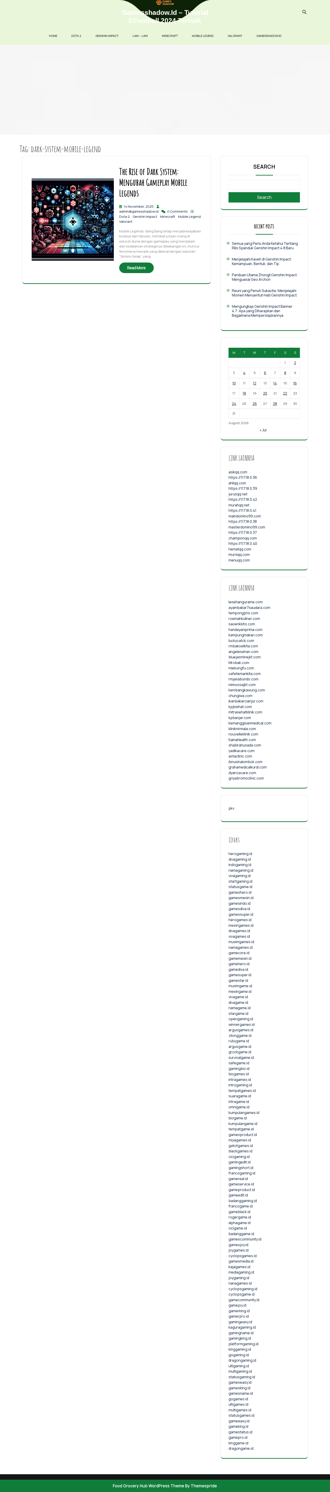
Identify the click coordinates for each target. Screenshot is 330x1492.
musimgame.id (240, 985)
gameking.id (238, 1426)
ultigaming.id (239, 1365)
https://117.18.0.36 (243, 477)
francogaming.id (242, 1173)
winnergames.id (242, 1024)
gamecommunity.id (244, 1299)
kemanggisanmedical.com (250, 723)
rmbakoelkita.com (243, 646)
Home (53, 36)
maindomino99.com (245, 516)
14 (275, 383)
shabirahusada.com (245, 745)
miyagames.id (240, 1140)
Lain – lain (140, 36)
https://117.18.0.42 (243, 499)
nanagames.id (240, 1283)
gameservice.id (241, 1184)
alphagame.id (240, 1222)
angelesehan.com (243, 651)
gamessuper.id (241, 914)
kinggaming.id (240, 1349)
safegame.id (239, 1062)
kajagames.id (239, 1266)
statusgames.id (241, 1415)
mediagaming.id (241, 1272)
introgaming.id (240, 1084)
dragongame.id (241, 1448)
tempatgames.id (242, 1090)
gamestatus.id (240, 1432)
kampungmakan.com (246, 634)
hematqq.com (240, 549)
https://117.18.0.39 (243, 488)
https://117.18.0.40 (243, 543)
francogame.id (241, 1206)
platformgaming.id (243, 1343)
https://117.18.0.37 (243, 532)
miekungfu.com (241, 668)
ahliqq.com (237, 483)
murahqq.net (239, 505)
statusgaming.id (242, 1376)
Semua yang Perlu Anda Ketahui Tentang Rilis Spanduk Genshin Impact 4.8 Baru (265, 245)
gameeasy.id (239, 1421)
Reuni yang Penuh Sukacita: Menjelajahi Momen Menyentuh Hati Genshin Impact (264, 293)
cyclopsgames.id (243, 1255)
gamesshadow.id (268, 36)
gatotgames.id (241, 1145)
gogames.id (238, 1398)
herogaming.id (240, 853)
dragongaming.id (242, 1360)
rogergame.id (240, 1217)
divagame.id (238, 1002)
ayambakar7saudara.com (249, 607)
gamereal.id (238, 1178)
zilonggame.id (240, 1035)
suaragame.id (240, 1095)
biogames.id (239, 1073)
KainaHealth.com (242, 739)
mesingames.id (241, 925)
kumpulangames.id (244, 1112)
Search (264, 166)
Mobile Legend (202, 36)
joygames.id (239, 1250)
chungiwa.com (240, 695)
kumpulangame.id (243, 1123)
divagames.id (239, 930)
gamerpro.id (239, 1316)
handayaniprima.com (245, 629)
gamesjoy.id (238, 1244)
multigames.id (240, 1409)
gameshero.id (240, 892)
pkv (231, 808)
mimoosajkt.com (242, 684)
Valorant (235, 36)
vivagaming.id (240, 875)
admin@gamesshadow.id (138, 211)
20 (265, 393)
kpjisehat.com (240, 706)
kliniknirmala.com (242, 728)
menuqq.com (239, 560)
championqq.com (243, 538)
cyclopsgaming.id (243, 1288)
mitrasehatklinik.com (245, 712)
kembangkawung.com (247, 690)
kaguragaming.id (242, 1327)
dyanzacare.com (242, 772)
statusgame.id (240, 886)
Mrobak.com (239, 662)
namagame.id (240, 1007)
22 (285, 393)
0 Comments (177, 211)
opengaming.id (241, 1018)
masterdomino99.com (247, 527)
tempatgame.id (241, 1129)
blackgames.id (240, 1151)
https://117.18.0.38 (243, 521)
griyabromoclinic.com (246, 778)
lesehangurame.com (246, 601)
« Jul (263, 430)
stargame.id (238, 1013)
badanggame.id (241, 1233)
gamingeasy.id (240, 1321)
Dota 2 (76, 36)
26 (255, 403)
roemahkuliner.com (244, 618)
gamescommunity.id (245, 1239)
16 (295, 383)
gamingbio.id (239, 1068)
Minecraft (170, 36)
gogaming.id (239, 1354)
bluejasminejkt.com (245, 657)
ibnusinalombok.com (245, 761)
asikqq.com (238, 472)
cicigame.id (238, 1228)
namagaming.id (241, 870)
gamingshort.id (241, 1167)
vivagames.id (239, 936)
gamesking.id (239, 1387)
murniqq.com (239, 554)
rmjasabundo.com (243, 679)
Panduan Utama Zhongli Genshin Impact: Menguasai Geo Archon (265, 277)
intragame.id (239, 1101)
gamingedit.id (240, 1162)
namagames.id (241, 947)
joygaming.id (239, 1277)
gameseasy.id (240, 1382)
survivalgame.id (241, 1057)
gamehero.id (239, 963)
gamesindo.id (240, 903)
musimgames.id (241, 941)
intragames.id (240, 1079)
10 (234, 383)
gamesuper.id (240, 974)
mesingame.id (240, 991)
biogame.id (238, 1118)
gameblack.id (239, 1211)
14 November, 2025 (139, 206)
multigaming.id (240, 1371)
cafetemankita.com (245, 673)
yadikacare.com (242, 750)
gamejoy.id (237, 1305)
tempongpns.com (243, 612)
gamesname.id (241, 1393)
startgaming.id (240, 881)
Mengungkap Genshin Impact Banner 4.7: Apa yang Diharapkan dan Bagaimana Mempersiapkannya (262, 311)
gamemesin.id (240, 958)
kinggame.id (238, 1443)
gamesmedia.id (241, 1261)
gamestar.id (238, 980)
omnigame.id (239, 1107)
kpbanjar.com (240, 717)
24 (234, 403)
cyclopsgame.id (242, 1294)
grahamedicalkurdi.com (248, 767)
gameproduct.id (242, 1189)
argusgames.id (241, 1029)
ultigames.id (238, 1404)
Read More (136, 267)
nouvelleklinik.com (243, 734)
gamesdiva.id (239, 908)
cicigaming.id (239, 1156)
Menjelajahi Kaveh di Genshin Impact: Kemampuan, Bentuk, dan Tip (262, 261)
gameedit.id (238, 1195)
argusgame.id (240, 1046)
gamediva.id (238, 969)
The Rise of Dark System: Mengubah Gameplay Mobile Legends (153, 182)
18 (244, 393)
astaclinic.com (240, 756)
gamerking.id (239, 1310)
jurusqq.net (238, 494)
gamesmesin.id (241, 897)
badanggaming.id (243, 1200)
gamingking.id (240, 1338)
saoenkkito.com (242, 623)
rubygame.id (239, 1040)
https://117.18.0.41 (242, 510)
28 (275, 403)
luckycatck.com (241, 640)
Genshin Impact (107, 36)
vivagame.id (238, 996)
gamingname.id (241, 1332)
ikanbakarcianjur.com (246, 701)
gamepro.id (238, 1437)
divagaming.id (240, 859)
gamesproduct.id (243, 1134)
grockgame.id (240, 1051)
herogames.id (240, 919)
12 (254, 383)
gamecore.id (239, 952)
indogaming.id (240, 864)
